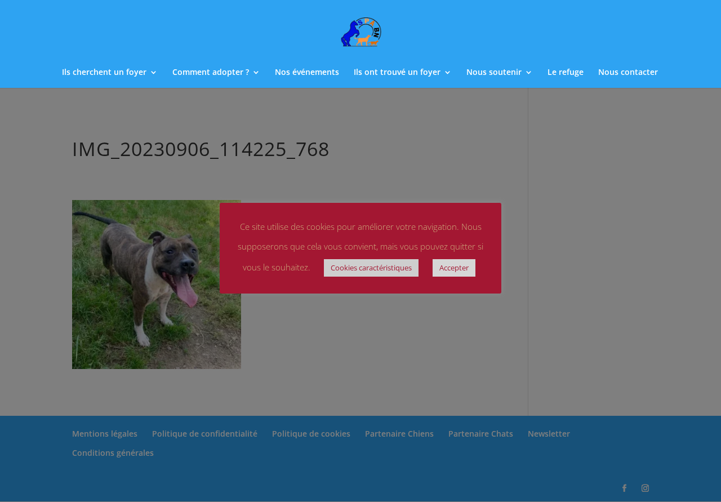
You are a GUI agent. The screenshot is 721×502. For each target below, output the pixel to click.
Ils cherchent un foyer (104, 72)
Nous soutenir (494, 72)
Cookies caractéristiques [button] (371, 268)
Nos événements (307, 72)
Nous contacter (628, 72)
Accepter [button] (454, 268)
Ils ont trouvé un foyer (397, 72)
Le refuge (566, 72)
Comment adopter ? (210, 72)
